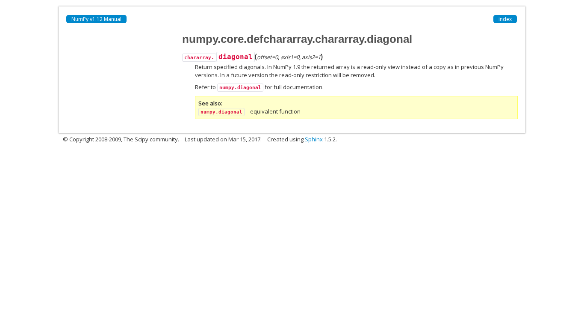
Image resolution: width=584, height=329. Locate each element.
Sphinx (314, 139)
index (505, 19)
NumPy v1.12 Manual (96, 19)
